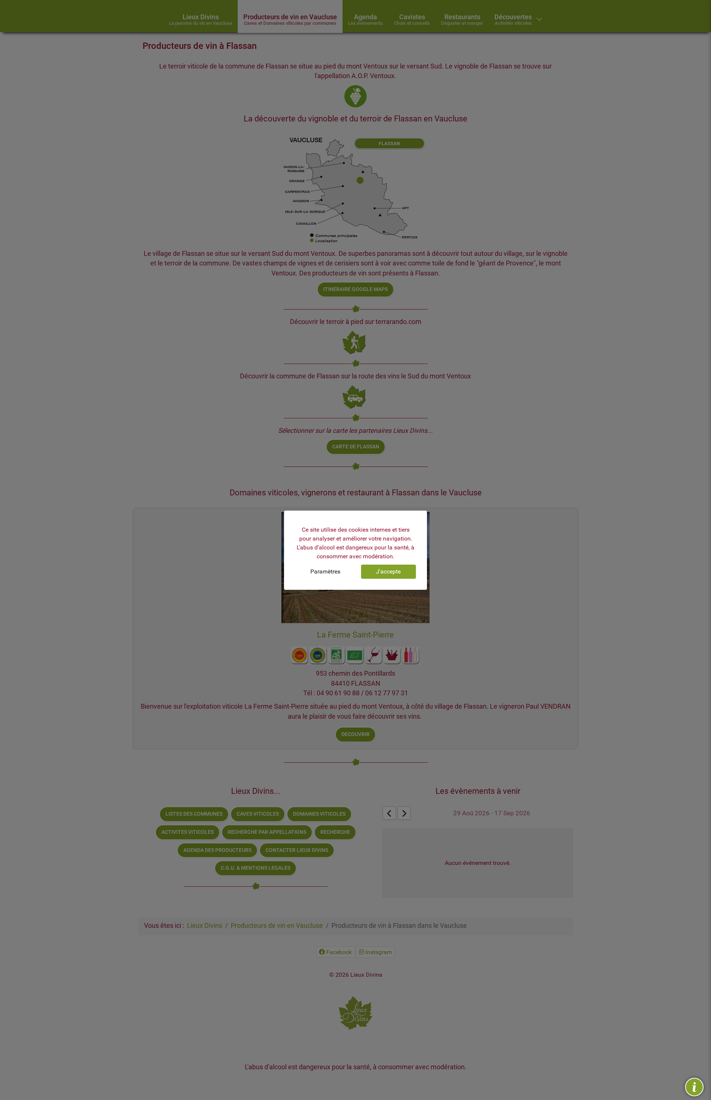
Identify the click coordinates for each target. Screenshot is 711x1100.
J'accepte (388, 571)
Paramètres (325, 571)
